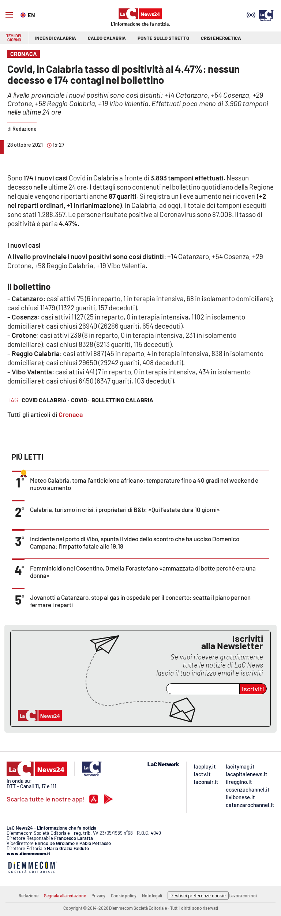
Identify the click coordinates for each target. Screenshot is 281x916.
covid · (80, 399)
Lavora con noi (243, 895)
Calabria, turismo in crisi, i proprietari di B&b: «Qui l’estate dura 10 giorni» (125, 509)
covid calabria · (45, 399)
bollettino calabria (122, 399)
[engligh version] (24, 14)
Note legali (152, 895)
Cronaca (71, 414)
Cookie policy (123, 895)
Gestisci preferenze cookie (198, 895)
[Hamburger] (9, 15)
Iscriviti (253, 689)
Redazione (28, 895)
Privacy (98, 895)
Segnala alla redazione (65, 895)
